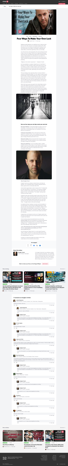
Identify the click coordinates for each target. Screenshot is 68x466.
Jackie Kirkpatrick (19, 300)
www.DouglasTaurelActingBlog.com (31, 227)
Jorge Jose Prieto (19, 339)
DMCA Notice (54, 457)
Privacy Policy (54, 458)
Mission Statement (44, 456)
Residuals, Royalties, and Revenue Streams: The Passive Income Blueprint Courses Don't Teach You (54, 287)
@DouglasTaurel (27, 226)
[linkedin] (40, 245)
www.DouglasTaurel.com (25, 229)
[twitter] (37, 245)
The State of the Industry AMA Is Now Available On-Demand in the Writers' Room (54, 446)
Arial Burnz (18, 395)
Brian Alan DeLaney (20, 355)
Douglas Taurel (23, 314)
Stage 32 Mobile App (62, 456)
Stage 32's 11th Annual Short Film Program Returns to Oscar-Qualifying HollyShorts (33, 287)
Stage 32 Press (45, 457)
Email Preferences (62, 455)
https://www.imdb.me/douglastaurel (40, 226)
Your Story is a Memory (8, 444)
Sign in (60, 1)
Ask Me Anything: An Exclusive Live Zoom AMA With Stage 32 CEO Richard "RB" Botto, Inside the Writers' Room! (13, 287)
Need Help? (54, 455)
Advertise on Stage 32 (44, 458)
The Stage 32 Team (44, 455)
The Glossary (63, 457)
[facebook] (34, 245)
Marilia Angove (19, 373)
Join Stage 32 (63, 1)
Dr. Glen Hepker (19, 323)
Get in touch (45, 263)
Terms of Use (54, 456)
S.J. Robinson (19, 410)
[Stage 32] (5, 1)
